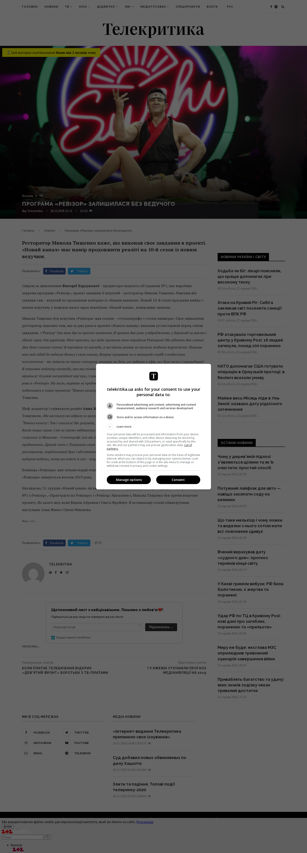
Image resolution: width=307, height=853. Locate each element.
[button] (153, 427)
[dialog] (153, 426)
